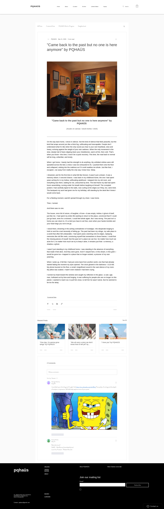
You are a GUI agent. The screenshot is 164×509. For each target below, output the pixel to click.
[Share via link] (62, 304)
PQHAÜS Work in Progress (66, 26)
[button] (137, 6)
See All (125, 320)
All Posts (39, 26)
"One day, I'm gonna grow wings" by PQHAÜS (49, 343)
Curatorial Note (50, 26)
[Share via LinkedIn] (57, 304)
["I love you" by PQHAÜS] (113, 331)
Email (82, 404)
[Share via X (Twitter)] (52, 304)
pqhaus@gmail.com (24, 425)
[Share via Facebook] (48, 304)
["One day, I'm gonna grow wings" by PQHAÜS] (51, 331)
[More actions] (116, 39)
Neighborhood (82, 26)
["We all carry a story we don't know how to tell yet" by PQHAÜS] (82, 331)
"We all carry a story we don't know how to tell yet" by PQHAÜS (82, 343)
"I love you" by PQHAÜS (110, 342)
